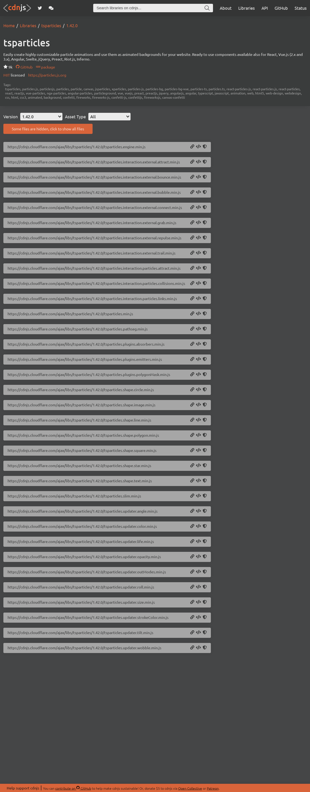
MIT (7, 75)
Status (301, 8)
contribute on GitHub (73, 788)
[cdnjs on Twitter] (40, 8)
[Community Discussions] (51, 8)
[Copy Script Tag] (198, 146)
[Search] (207, 8)
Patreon (213, 788)
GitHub (281, 8)
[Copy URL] (192, 146)
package (47, 67)
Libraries (246, 8)
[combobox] (41, 116)
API (264, 8)
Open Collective (190, 788)
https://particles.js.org (47, 75)
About (226, 8)
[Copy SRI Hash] (205, 146)
